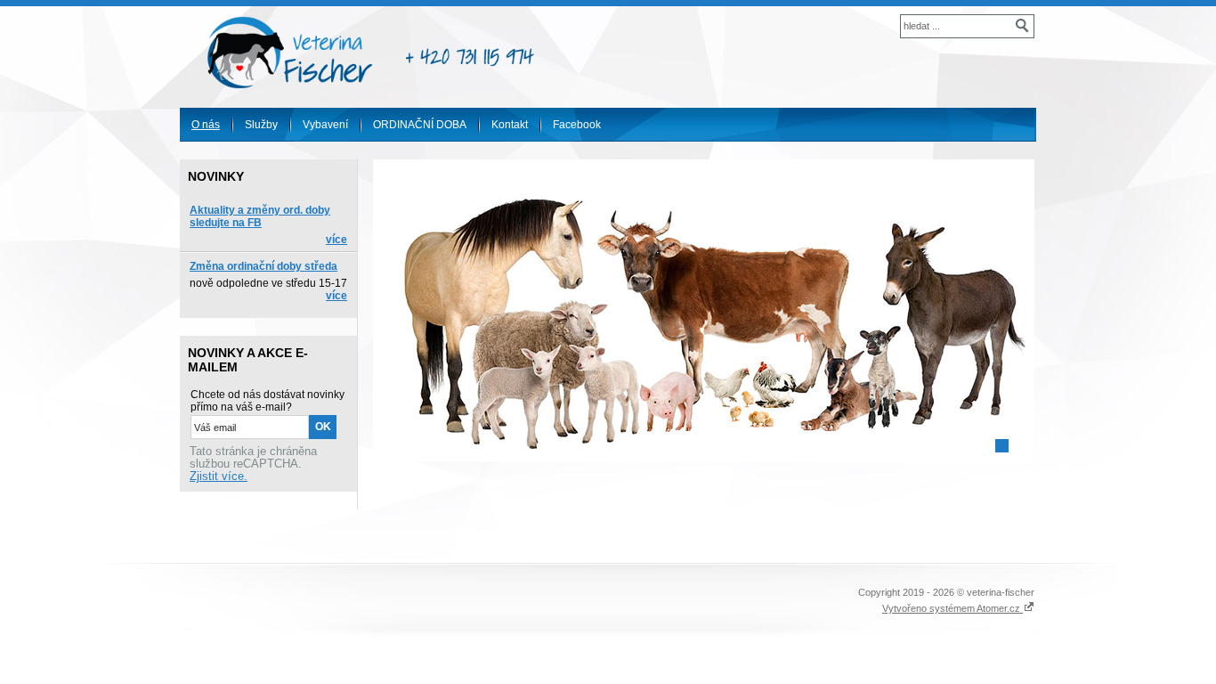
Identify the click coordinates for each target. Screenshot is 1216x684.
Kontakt (509, 124)
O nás (205, 124)
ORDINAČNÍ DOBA (419, 124)
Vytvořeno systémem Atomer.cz (952, 608)
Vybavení (325, 124)
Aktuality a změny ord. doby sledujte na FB (260, 216)
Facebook (577, 124)
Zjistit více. (218, 476)
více (336, 239)
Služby (261, 124)
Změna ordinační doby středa (263, 266)
